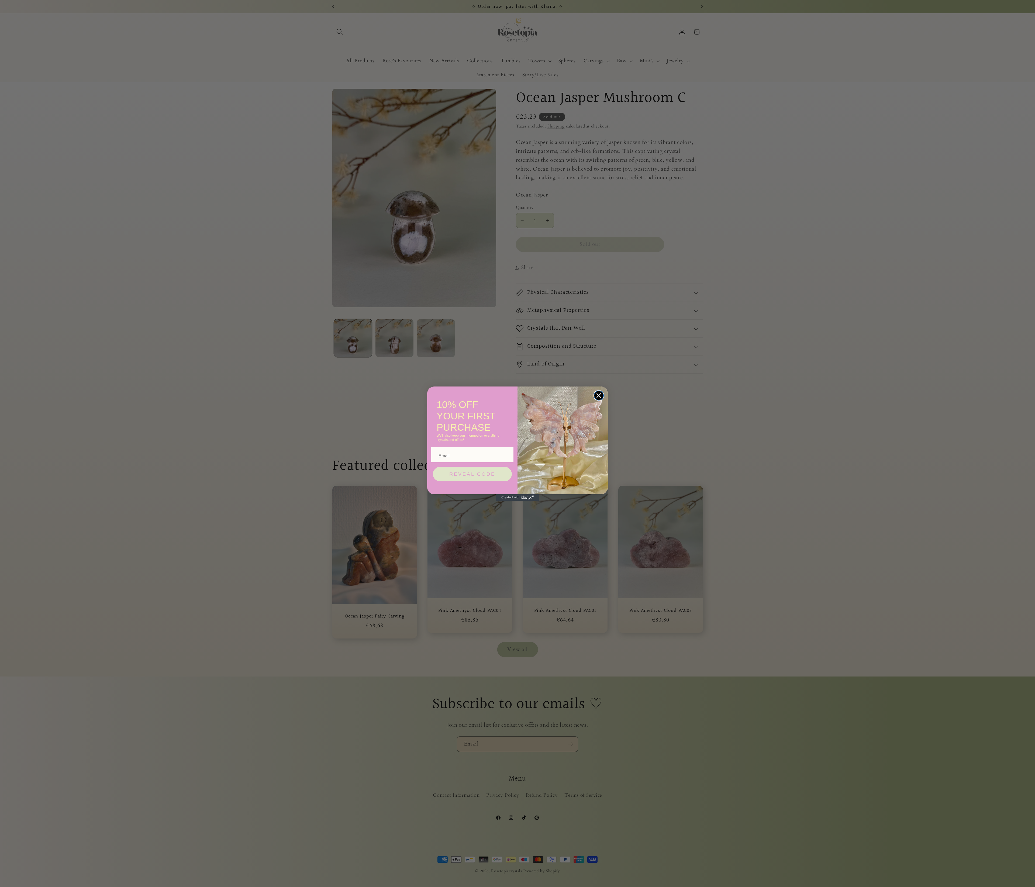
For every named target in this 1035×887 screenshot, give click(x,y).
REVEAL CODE (472, 474)
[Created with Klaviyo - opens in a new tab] (517, 497)
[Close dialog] (598, 395)
